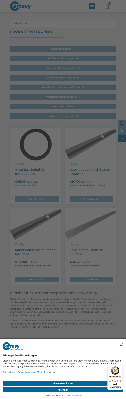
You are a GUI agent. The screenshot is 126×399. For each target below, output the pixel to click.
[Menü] (121, 367)
